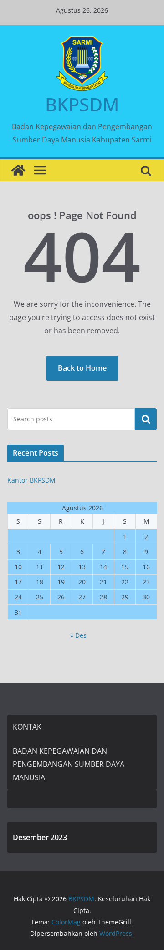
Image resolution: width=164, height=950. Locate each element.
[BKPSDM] (18, 170)
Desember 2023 (40, 837)
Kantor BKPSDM (31, 480)
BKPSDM (82, 104)
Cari (146, 419)
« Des (78, 635)
